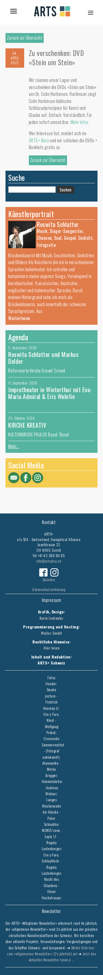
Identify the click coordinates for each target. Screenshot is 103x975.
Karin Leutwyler (52, 618)
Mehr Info (79, 122)
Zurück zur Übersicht (24, 37)
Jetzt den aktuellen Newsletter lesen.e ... (62, 956)
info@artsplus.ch (48, 561)
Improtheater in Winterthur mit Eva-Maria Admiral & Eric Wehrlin (50, 393)
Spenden (49, 579)
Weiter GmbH (51, 633)
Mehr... (14, 446)
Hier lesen (51, 648)
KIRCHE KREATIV (27, 425)
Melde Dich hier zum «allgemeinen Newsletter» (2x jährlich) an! (50, 950)
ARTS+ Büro (39, 140)
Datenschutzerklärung (48, 589)
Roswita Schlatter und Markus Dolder (43, 357)
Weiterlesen (19, 318)
